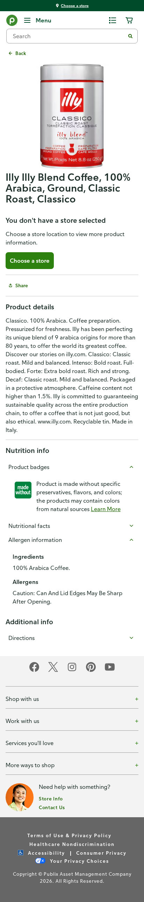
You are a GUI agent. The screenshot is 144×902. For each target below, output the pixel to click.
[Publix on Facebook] (34, 671)
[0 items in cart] (129, 20)
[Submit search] (130, 36)
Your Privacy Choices (78, 861)
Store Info (51, 798)
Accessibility (45, 853)
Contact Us (52, 807)
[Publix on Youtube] (109, 671)
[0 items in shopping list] (112, 20)
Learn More (106, 508)
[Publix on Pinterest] (90, 671)
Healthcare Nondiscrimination (72, 844)
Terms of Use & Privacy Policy (69, 835)
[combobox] (68, 36)
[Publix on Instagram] (72, 671)
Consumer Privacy (101, 853)
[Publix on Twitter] (53, 671)
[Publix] (11, 22)
